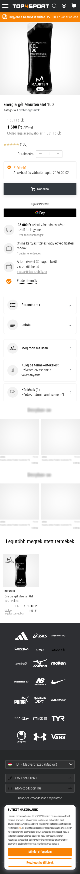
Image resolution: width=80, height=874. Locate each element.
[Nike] (58, 681)
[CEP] (40, 649)
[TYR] (58, 718)
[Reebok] (40, 700)
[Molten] (58, 663)
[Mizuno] (40, 663)
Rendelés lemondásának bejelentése (40, 798)
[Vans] (58, 737)
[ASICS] (40, 636)
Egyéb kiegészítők (28, 110)
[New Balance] (40, 681)
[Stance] (40, 718)
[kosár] (74, 6)
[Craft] (58, 649)
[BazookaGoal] (58, 636)
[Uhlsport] (21, 737)
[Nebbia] (21, 681)
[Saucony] (21, 718)
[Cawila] (21, 649)
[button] (40, 305)
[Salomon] (58, 700)
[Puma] (21, 700)
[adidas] (21, 636)
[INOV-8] (21, 663)
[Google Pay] (40, 212)
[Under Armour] (40, 737)
